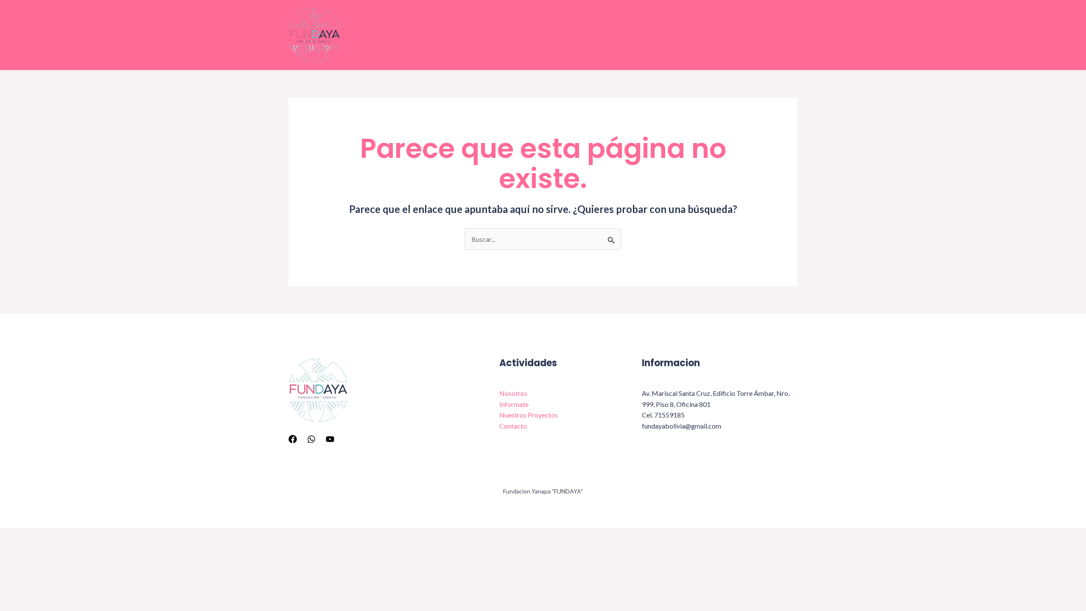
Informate (509, 35)
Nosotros (455, 35)
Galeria (648, 35)
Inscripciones (756, 35)
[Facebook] (292, 439)
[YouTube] (330, 439)
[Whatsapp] (311, 439)
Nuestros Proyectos (582, 35)
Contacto (697, 35)
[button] (783, 35)
